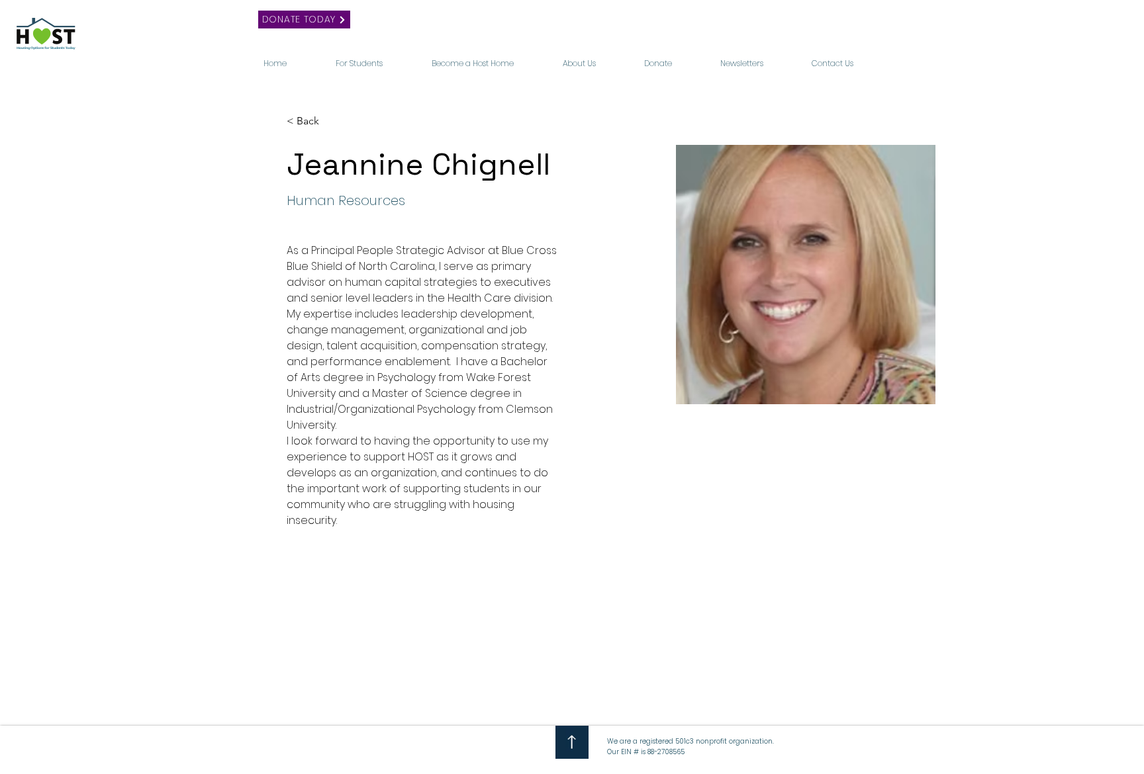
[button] (378, 57)
